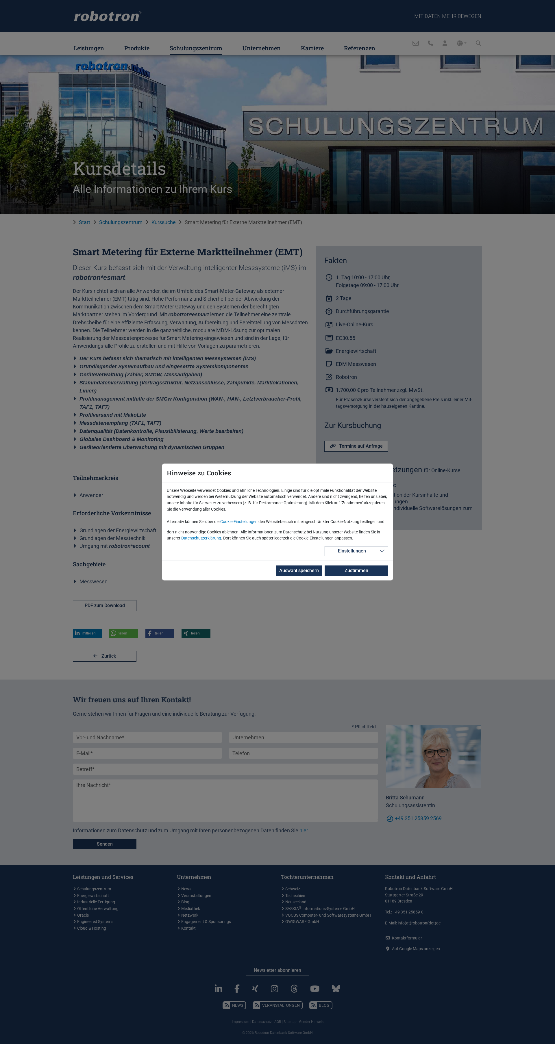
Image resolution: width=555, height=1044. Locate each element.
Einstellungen (352, 551)
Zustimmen (356, 570)
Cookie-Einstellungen (239, 521)
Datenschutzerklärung (201, 538)
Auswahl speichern (299, 570)
